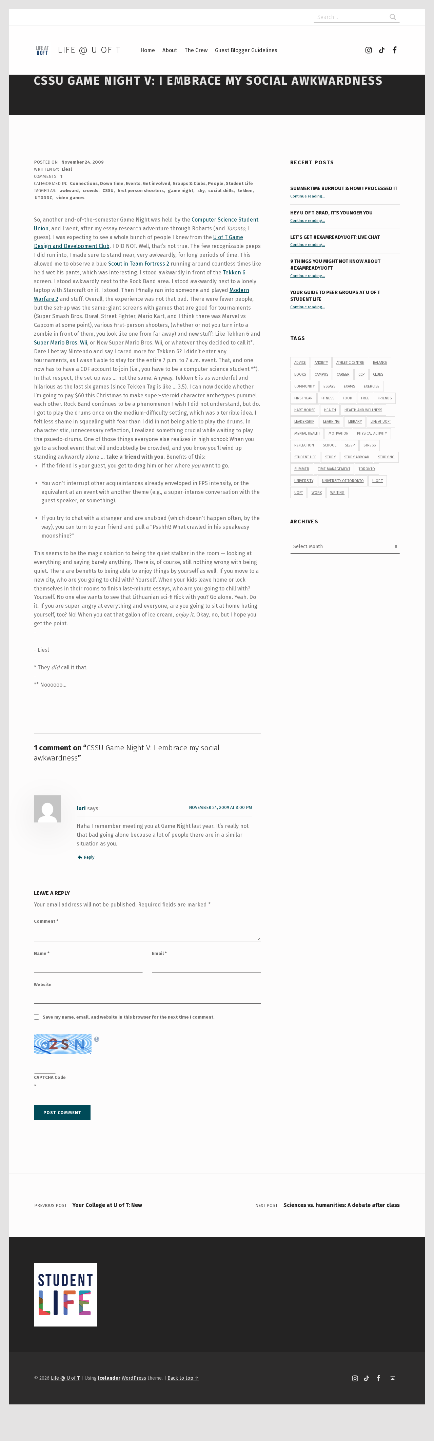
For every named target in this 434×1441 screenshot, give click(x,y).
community (304, 386)
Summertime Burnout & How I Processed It (343, 188)
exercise (371, 386)
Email (159, 953)
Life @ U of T (89, 50)
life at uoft (381, 421)
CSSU (108, 190)
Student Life (239, 183)
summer (301, 469)
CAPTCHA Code (50, 1077)
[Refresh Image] (97, 1038)
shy (200, 190)
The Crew (196, 50)
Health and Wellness (363, 410)
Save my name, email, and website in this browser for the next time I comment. (129, 1017)
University (303, 481)
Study (330, 457)
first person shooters (141, 190)
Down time (111, 183)
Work (317, 492)
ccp (361, 374)
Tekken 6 (234, 272)
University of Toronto (343, 481)
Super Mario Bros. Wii (60, 342)
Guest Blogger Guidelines (246, 50)
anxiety (321, 362)
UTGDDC (43, 197)
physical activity (372, 433)
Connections (84, 183)
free (365, 398)
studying (386, 457)
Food (347, 398)
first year (303, 398)
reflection (304, 445)
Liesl (67, 169)
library (355, 421)
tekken (245, 190)
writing (337, 492)
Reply (89, 857)
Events (133, 183)
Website (43, 984)
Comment (46, 921)
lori (81, 808)
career (343, 374)
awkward (69, 190)
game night (180, 190)
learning (331, 421)
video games (70, 197)
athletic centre (350, 362)
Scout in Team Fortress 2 (138, 263)
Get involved (156, 183)
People (215, 183)
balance (380, 362)
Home (147, 50)
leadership (304, 421)
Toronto (367, 469)
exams (349, 386)
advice (300, 362)
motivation (339, 433)
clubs (378, 374)
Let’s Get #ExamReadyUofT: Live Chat (335, 237)
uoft (298, 492)
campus (321, 374)
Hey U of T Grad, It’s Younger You (332, 213)
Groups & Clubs (189, 183)
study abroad (356, 457)
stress (369, 445)
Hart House (304, 410)
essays (329, 386)
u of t (377, 481)
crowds (90, 190)
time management (334, 469)
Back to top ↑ (183, 1378)
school (329, 445)
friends (385, 398)
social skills (221, 190)
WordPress (134, 1378)
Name (42, 953)
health (330, 410)
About (169, 50)
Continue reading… (307, 196)
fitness (327, 398)
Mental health (307, 433)
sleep (350, 445)
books (300, 374)
